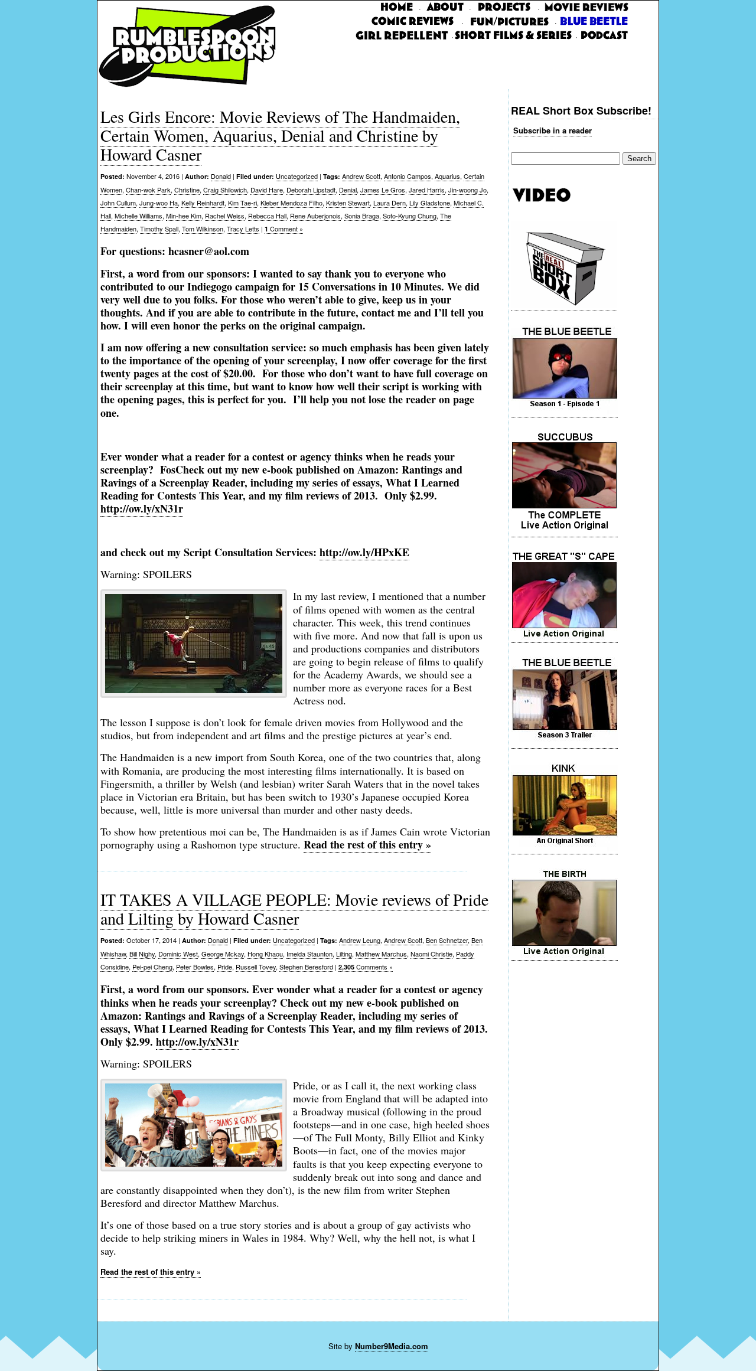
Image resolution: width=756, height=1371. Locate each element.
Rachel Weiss (225, 215)
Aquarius (447, 176)
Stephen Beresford (306, 966)
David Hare (266, 189)
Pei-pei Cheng (152, 966)
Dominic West (178, 953)
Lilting (344, 953)
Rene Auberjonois (315, 215)
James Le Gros (382, 189)
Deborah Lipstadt (310, 189)
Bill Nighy (142, 953)
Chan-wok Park (148, 189)
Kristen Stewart (348, 202)
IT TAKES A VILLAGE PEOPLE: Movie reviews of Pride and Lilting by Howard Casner (294, 908)
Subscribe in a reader (552, 130)
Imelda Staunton (309, 953)
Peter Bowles (195, 966)
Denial (348, 189)
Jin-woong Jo (467, 189)
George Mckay (222, 953)
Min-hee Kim (183, 215)
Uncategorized (297, 176)
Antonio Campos (407, 176)
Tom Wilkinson (202, 228)
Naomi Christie (431, 953)
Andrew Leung (359, 940)
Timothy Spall (159, 228)
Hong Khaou (265, 953)
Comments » (365, 966)
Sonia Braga (361, 215)
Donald (221, 176)
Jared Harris (427, 189)
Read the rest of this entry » (367, 844)
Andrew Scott (361, 176)
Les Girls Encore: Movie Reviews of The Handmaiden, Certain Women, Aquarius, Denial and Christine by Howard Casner (280, 135)
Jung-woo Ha (158, 202)
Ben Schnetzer (447, 940)
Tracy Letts (243, 228)
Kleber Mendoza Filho (291, 202)
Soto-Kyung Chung (409, 215)
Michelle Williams (138, 215)
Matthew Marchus (381, 953)
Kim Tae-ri (242, 202)
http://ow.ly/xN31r (197, 1041)
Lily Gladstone (429, 202)
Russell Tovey (256, 966)
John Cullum (118, 202)
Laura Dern (389, 202)
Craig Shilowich (225, 189)
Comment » (284, 228)
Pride (224, 966)
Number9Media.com (391, 1346)
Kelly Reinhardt (202, 202)
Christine (187, 189)
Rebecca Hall (267, 215)
